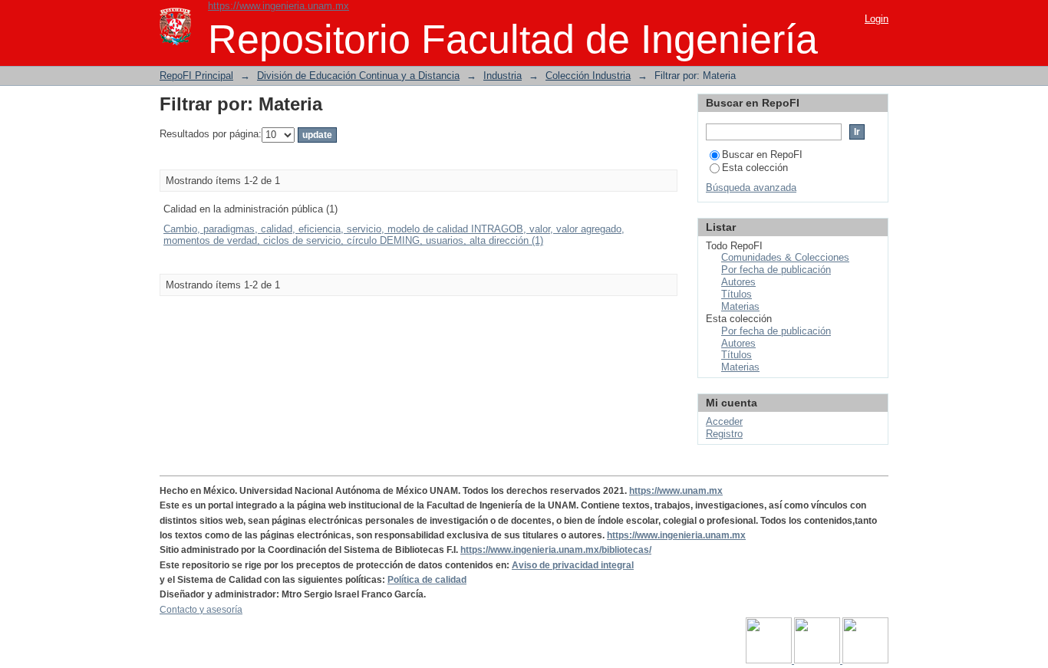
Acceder (724, 421)
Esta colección (755, 167)
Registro (724, 433)
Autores (738, 282)
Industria (502, 75)
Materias (740, 306)
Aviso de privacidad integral (573, 565)
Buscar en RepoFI (762, 154)
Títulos (736, 294)
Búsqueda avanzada (751, 187)
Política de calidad (426, 579)
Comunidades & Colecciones (785, 257)
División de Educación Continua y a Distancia (358, 75)
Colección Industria (588, 75)
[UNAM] (770, 660)
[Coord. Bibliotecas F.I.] (865, 660)
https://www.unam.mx (676, 490)
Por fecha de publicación (776, 269)
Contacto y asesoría (201, 609)
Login (876, 19)
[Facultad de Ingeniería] (818, 660)
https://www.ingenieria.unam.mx (278, 6)
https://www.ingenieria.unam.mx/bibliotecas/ (555, 550)
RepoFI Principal (196, 75)
